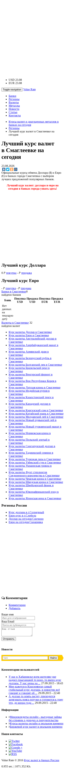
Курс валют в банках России (41, 760)
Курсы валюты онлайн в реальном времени (36, 723)
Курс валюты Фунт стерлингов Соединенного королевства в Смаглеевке (34, 474)
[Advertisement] (32, 34)
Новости (14, 108)
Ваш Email (7, 621)
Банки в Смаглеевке (13, 291)
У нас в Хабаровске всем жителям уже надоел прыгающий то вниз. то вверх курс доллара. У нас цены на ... (35, 680)
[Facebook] (16, 744)
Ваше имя (7, 614)
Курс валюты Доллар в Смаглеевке (30, 332)
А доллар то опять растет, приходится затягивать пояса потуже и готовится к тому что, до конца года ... (36, 699)
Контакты (15, 115)
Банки (12, 95)
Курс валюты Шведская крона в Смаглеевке (36, 482)
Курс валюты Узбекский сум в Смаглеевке (35, 462)
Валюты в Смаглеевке (15, 322)
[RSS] (13, 754)
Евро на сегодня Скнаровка (26, 522)
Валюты (14, 102)
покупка (11, 272)
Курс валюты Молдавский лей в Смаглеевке (36, 416)
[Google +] (15, 747)
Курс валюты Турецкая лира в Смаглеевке (35, 459)
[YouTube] (15, 750)
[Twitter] (7, 169)
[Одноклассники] (11, 169)
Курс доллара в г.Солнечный (26, 512)
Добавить (14, 608)
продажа (26, 272)
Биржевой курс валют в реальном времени (36, 726)
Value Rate (29, 89)
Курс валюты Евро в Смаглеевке (29, 335)
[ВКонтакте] (3, 169)
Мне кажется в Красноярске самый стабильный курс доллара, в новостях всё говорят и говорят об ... (34, 690)
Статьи (13, 112)
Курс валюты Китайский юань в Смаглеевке (36, 413)
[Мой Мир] (15, 169)
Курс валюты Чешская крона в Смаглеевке (35, 478)
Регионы (14, 99)
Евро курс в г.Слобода (22, 515)
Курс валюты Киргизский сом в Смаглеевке (36, 410)
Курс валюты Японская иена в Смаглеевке (35, 498)
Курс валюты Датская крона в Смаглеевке (34, 387)
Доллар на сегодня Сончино (26, 518)
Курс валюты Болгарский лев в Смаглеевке (35, 364)
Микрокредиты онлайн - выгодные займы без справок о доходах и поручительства (35, 718)
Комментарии (17, 605)
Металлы (14, 105)
